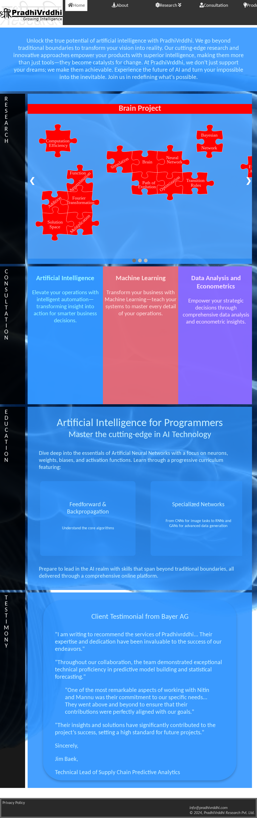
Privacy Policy (14, 803)
